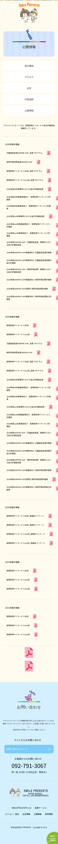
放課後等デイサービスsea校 (18, 634)
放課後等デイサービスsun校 (18, 625)
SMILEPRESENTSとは (21, 807)
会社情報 (26, 814)
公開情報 (38, 814)
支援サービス (40, 807)
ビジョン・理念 (12, 814)
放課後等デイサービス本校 (17, 616)
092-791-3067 (29, 765)
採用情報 (49, 814)
